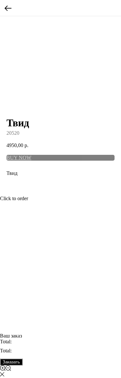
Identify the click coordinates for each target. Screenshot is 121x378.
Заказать (11, 362)
